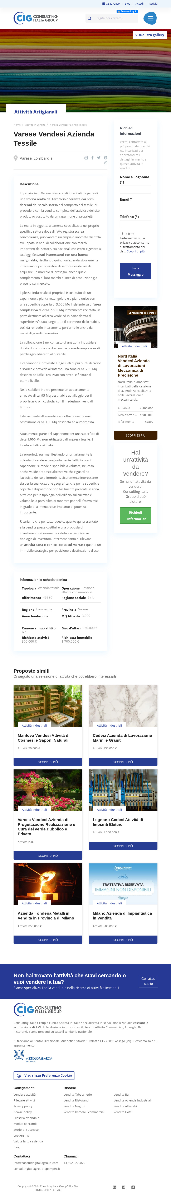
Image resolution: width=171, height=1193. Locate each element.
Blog (127, 3)
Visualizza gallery (149, 35)
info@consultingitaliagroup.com (36, 1163)
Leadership (21, 1135)
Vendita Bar (122, 1094)
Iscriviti (153, 3)
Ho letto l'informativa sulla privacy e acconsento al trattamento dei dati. (134, 242)
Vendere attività (25, 1094)
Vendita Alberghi (125, 1106)
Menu (150, 18)
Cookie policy (23, 1112)
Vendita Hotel (123, 1112)
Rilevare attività (24, 1100)
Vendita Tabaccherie (78, 1094)
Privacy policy (23, 1106)
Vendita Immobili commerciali (84, 1112)
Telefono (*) (129, 216)
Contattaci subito (148, 981)
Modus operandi (25, 1124)
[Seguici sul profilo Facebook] (124, 1187)
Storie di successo (26, 1130)
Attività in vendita (35, 124)
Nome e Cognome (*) (134, 179)
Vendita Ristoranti (76, 1100)
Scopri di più (136, 251)
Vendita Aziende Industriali (133, 1100)
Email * (126, 199)
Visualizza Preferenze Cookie (48, 1075)
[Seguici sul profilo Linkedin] (115, 1187)
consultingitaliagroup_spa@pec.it (37, 1169)
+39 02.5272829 (74, 1163)
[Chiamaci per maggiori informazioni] (133, 1187)
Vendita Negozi (74, 1106)
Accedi (139, 3)
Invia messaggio (135, 271)
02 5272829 (112, 3)
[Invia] (90, 17)
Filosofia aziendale (26, 1118)
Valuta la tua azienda (28, 1141)
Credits (57, 1190)
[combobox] (112, 18)
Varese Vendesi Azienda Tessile (68, 124)
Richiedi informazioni (137, 515)
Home (17, 124)
